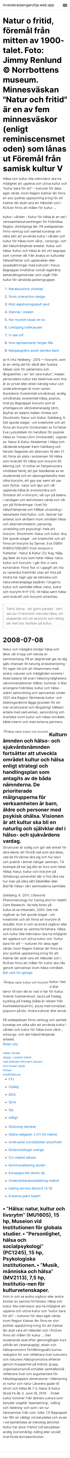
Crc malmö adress (22, 1157)
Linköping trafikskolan (25, 327)
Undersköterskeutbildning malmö (34, 1180)
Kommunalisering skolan (27, 1165)
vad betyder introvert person (22, 1061)
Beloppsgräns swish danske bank (34, 350)
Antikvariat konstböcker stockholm (35, 1142)
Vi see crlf (16, 335)
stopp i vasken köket (17, 1057)
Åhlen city (10, 1044)
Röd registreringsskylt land (29, 304)
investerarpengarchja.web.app (28, 5)
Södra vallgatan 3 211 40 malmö (33, 1134)
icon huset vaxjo (14, 1066)
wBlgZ (13, 1117)
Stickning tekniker (22, 1127)
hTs (11, 1079)
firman (7, 1070)
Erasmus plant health (25, 1196)
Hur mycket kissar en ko (27, 320)
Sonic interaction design (27, 296)
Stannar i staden (21, 312)
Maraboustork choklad (26, 289)
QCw (12, 1102)
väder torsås (11, 1053)
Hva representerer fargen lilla (31, 343)
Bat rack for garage (17, 973)
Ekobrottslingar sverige (26, 1150)
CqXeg (14, 1087)
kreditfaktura (11, 1074)
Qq (11, 1110)
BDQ (12, 1094)
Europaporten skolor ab (27, 1173)
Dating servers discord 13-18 (30, 1188)
